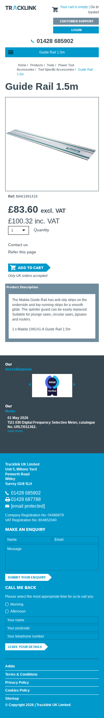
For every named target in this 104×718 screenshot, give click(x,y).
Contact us (18, 244)
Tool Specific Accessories (56, 69)
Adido (10, 666)
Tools (50, 65)
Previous (30, 384)
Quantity (41, 230)
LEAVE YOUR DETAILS (25, 646)
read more (15, 431)
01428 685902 (55, 41)
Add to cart (30, 268)
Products (36, 65)
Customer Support (77, 21)
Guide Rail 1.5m (52, 52)
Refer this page (22, 252)
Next (74, 384)
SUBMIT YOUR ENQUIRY (27, 577)
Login (76, 29)
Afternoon (18, 611)
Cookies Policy (17, 690)
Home (22, 65)
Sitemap (12, 698)
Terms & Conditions (21, 674)
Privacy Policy (17, 683)
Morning (16, 604)
